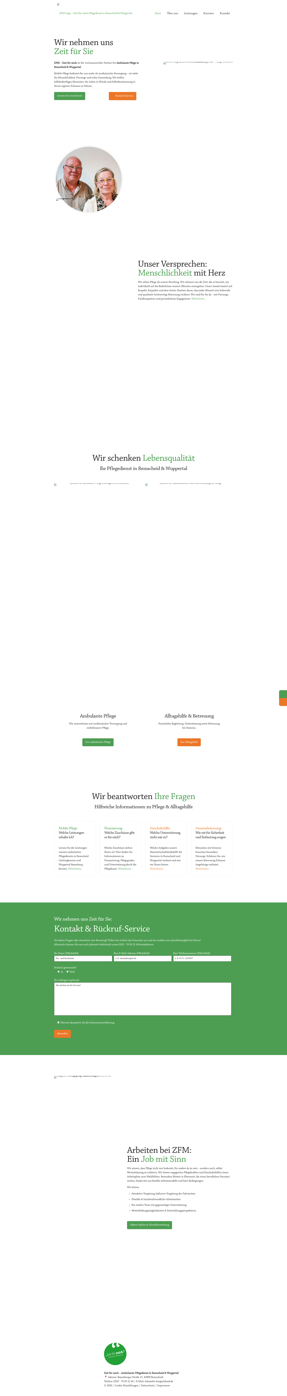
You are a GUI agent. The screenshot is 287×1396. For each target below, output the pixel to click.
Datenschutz (148, 1385)
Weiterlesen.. (198, 299)
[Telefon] (283, 694)
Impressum (163, 1385)
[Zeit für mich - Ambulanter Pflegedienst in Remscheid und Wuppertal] (94, 13)
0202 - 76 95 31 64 (129, 944)
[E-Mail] (283, 702)
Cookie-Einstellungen (127, 1385)
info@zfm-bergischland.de (159, 1381)
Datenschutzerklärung (102, 1022)
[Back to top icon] (273, 1390)
